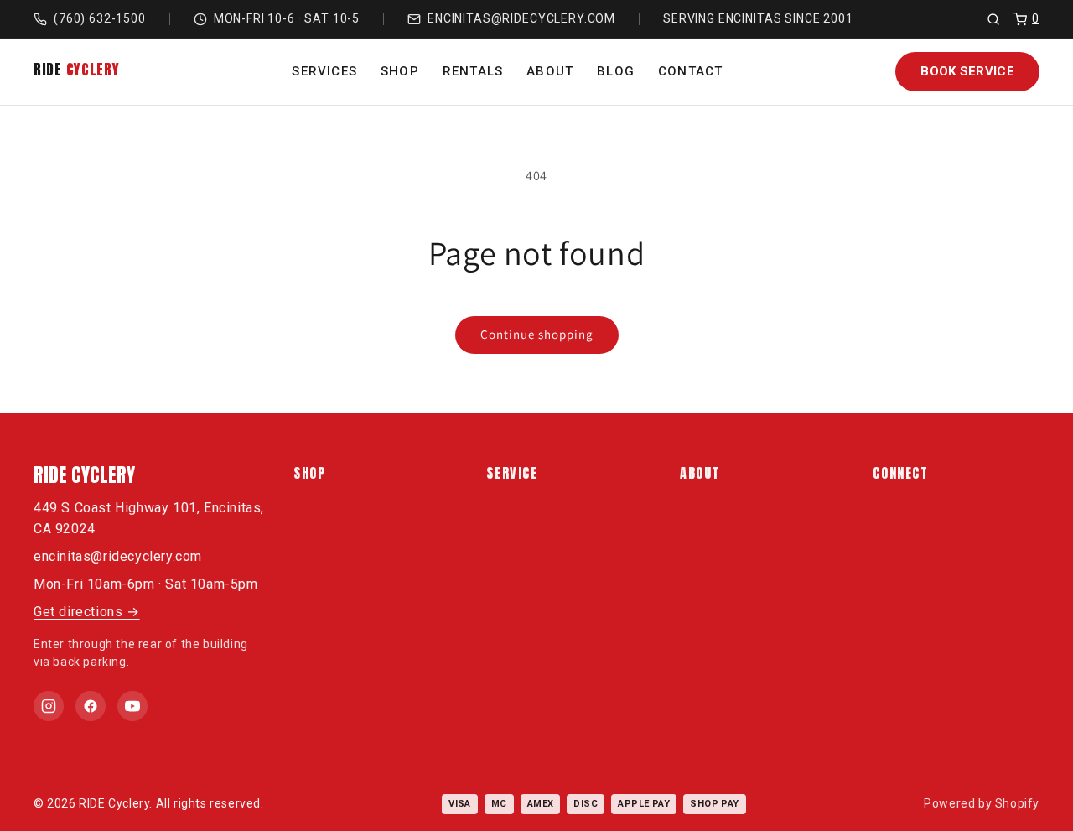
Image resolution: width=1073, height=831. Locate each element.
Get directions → (87, 612)
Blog (616, 71)
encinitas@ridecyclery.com (521, 18)
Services (324, 71)
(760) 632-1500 (100, 18)
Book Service (967, 71)
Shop (400, 71)
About (549, 71)
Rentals (473, 71)
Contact (690, 71)
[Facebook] (90, 706)
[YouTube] (132, 706)
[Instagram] (49, 706)
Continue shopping (537, 334)
